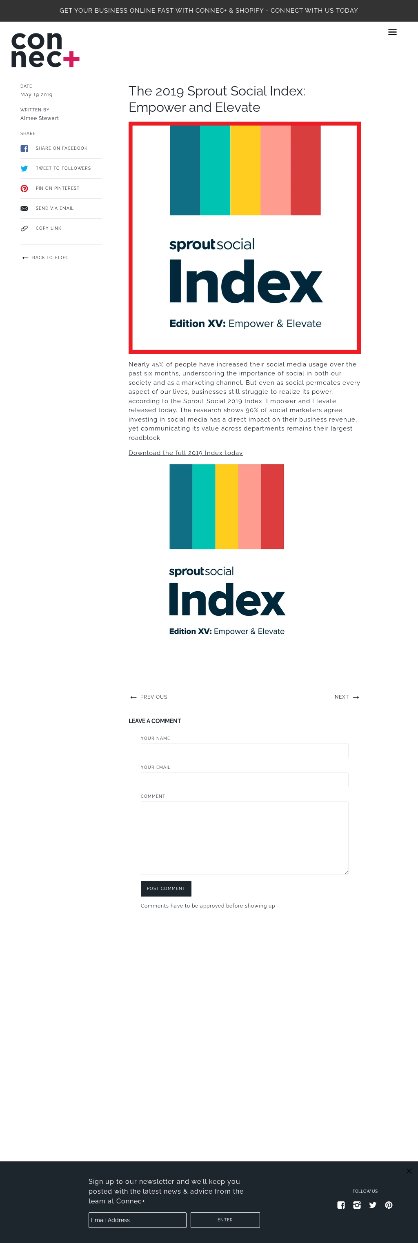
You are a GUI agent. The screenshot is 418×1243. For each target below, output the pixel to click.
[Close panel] (409, 1171)
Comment (153, 796)
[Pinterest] (389, 1204)
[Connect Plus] (45, 50)
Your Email (156, 767)
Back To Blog (49, 257)
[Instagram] (357, 1204)
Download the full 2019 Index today (186, 453)
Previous (153, 697)
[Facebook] (341, 1204)
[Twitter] (373, 1204)
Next (343, 697)
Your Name (155, 738)
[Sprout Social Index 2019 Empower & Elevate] (227, 564)
